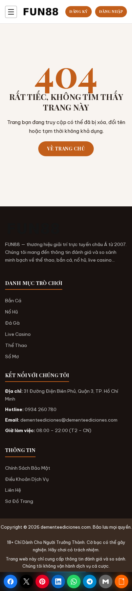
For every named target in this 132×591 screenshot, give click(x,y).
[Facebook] (10, 581)
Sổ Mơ (12, 356)
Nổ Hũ (11, 312)
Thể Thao (16, 345)
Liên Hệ (13, 490)
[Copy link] (121, 581)
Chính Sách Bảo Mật (27, 468)
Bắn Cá (13, 301)
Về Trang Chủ (66, 148)
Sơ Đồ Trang (19, 501)
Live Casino (18, 334)
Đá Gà (12, 323)
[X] (26, 581)
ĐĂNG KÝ (78, 11)
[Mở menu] (11, 12)
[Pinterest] (42, 581)
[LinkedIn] (58, 581)
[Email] (105, 581)
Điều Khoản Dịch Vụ (27, 479)
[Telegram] (89, 581)
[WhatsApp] (74, 581)
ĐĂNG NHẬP (111, 11)
